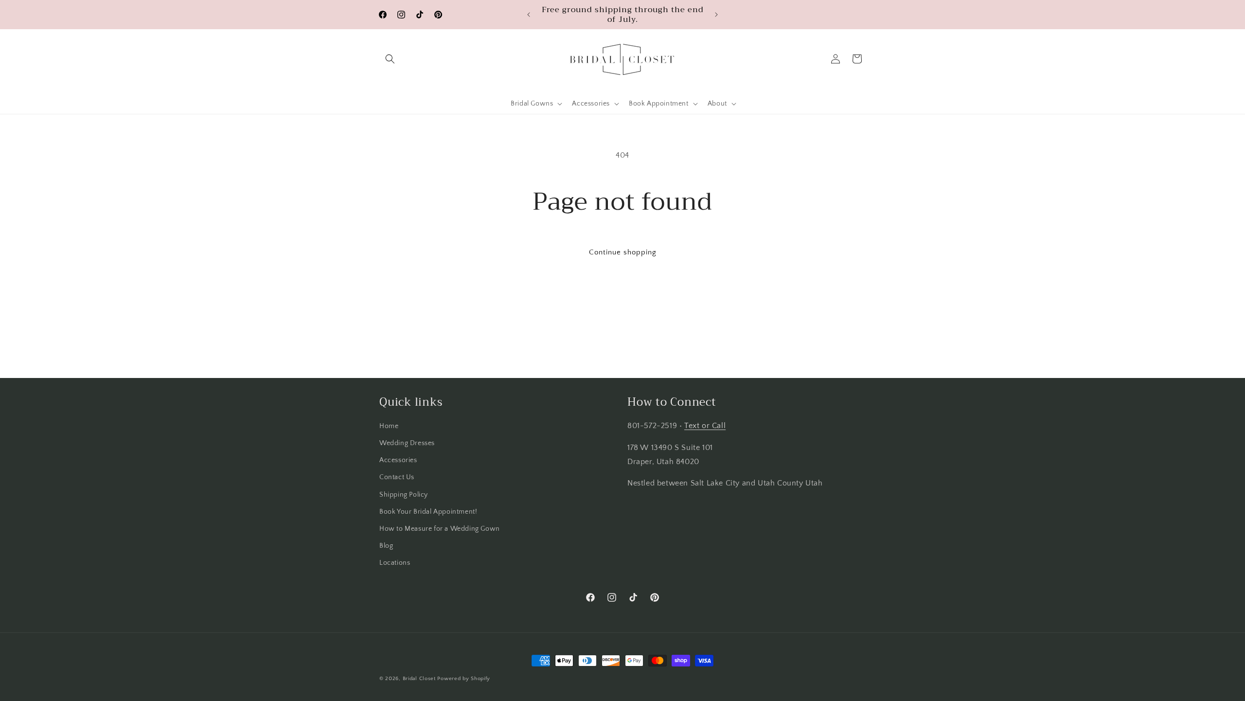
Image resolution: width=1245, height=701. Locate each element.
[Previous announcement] (528, 14)
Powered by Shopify (463, 679)
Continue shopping (623, 252)
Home (388, 426)
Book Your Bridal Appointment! (428, 512)
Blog (386, 546)
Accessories (398, 460)
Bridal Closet (419, 679)
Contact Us (396, 477)
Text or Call (705, 425)
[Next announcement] (716, 14)
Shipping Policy (403, 495)
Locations (394, 563)
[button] (390, 59)
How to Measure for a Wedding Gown (439, 529)
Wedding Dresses (407, 443)
